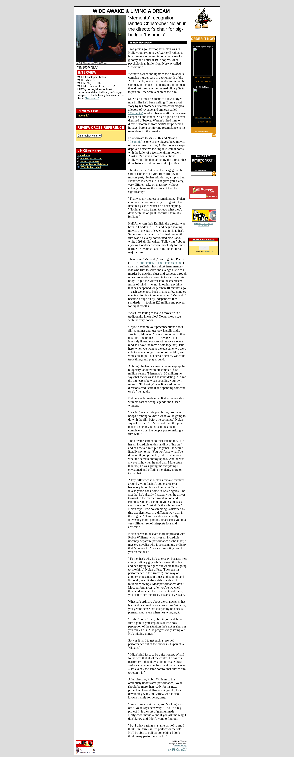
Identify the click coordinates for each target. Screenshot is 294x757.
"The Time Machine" (169, 262)
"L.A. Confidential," (142, 262)
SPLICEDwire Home (177, 750)
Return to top (180, 746)
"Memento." (92, 98)
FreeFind (209, 251)
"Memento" (135, 113)
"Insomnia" (135, 141)
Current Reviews (179, 748)
